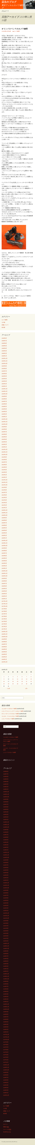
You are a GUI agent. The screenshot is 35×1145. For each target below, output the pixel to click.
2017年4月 (4, 621)
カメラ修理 (17, 31)
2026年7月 (4, 340)
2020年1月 (4, 538)
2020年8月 (4, 520)
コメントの (7, 1129)
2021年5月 (4, 497)
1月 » (26, 688)
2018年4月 (4, 591)
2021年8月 (4, 490)
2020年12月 (4, 510)
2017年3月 (4, 624)
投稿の (6, 1127)
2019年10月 (4, 545)
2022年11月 (4, 452)
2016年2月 (4, 657)
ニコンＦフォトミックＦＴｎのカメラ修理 (12, 711)
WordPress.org (7, 1132)
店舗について (5, 325)
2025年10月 (4, 363)
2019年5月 (4, 558)
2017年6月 (4, 616)
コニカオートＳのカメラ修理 (9, 708)
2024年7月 (4, 401)
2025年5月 (4, 376)
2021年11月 (4, 482)
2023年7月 (4, 431)
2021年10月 (4, 485)
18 (13, 681)
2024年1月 (4, 416)
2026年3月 (4, 351)
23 (3, 683)
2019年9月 (4, 548)
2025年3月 (4, 381)
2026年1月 (4, 356)
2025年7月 (4, 371)
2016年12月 (4, 631)
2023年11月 (4, 421)
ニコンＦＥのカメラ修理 (8, 718)
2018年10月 (4, 576)
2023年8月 (4, 429)
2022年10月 (4, 454)
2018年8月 (4, 581)
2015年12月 (4, 662)
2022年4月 (4, 469)
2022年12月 (4, 449)
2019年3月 (4, 563)
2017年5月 (4, 619)
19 (17, 681)
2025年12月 (4, 358)
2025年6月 (4, 373)
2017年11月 (4, 603)
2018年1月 (4, 598)
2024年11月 (4, 391)
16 (3, 681)
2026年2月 (4, 353)
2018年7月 (4, 583)
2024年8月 (4, 399)
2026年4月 (4, 348)
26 (17, 683)
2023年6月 (4, 434)
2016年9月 (4, 639)
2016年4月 (4, 651)
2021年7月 (4, 492)
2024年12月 (4, 388)
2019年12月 (4, 540)
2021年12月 (4, 480)
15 (31, 679)
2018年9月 (4, 578)
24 (8, 683)
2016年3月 (4, 654)
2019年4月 (4, 560)
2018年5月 (4, 588)
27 (22, 683)
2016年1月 (4, 659)
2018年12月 (4, 571)
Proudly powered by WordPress (9, 1141)
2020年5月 (4, 528)
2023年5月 (4, 437)
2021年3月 (4, 502)
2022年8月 (4, 459)
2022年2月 (4, 474)
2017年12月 (4, 601)
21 (26, 681)
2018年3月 (4, 593)
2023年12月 (4, 419)
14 (26, 679)
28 (26, 683)
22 (31, 681)
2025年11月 (4, 361)
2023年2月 (4, 444)
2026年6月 (4, 343)
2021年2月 (4, 505)
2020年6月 (4, 525)
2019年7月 (4, 553)
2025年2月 (4, 383)
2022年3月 (4, 472)
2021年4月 (4, 500)
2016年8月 (4, 641)
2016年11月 (4, 634)
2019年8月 (4, 550)
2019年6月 (4, 555)
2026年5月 (4, 345)
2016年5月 (4, 649)
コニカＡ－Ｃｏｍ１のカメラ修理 (10, 716)
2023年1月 (4, 447)
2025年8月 (4, 368)
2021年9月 (4, 487)
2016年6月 (4, 646)
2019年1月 (4, 568)
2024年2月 (4, 414)
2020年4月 (4, 530)
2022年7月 (4, 462)
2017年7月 (4, 614)
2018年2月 (4, 596)
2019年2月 (4, 566)
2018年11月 (4, 573)
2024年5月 (4, 406)
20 (22, 681)
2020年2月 (4, 535)
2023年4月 (4, 439)
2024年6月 (4, 404)
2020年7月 (4, 523)
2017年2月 (4, 626)
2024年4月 (4, 409)
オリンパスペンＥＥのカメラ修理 (10, 713)
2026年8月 (4, 338)
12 (17, 679)
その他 (3, 322)
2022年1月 (4, 477)
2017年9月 (4, 608)
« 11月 (8, 688)
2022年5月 (4, 467)
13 (22, 679)
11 (13, 679)
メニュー (4, 11)
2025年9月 (4, 366)
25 (13, 683)
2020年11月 (4, 512)
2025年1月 (4, 386)
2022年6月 (4, 464)
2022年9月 (4, 457)
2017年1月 (4, 629)
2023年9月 (4, 426)
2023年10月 (4, 424)
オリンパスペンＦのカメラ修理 (15, 29)
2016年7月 (4, 644)
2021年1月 (4, 507)
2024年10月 (4, 394)
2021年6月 (4, 495)
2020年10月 (4, 515)
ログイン (5, 1124)
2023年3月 (4, 442)
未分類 (3, 327)
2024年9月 (4, 396)
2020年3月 (4, 533)
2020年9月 (4, 517)
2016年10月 (4, 636)
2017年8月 (4, 611)
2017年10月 (4, 606)
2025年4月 (4, 378)
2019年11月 (4, 543)
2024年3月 (4, 411)
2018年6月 (4, 586)
